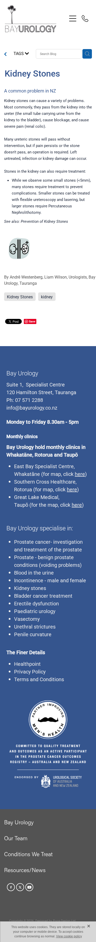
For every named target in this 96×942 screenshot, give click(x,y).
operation (41, 151)
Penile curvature (32, 634)
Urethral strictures (35, 626)
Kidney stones (30, 588)
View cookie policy (69, 936)
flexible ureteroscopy (38, 199)
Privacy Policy (30, 671)
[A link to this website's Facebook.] (11, 887)
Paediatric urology (34, 611)
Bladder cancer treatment (43, 595)
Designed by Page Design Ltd (55, 921)
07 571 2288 (28, 399)
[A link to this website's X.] (20, 887)
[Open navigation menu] (73, 18)
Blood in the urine (34, 572)
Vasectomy (27, 618)
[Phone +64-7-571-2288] (85, 18)
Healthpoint (27, 663)
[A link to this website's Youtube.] (29, 887)
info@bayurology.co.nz (31, 407)
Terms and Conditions (39, 679)
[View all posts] (5, 54)
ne (37, 473)
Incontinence (28, 580)
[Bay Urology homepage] (36, 18)
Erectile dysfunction (36, 603)
